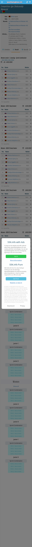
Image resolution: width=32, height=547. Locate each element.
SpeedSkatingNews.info (14, 2)
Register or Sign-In (16, 283)
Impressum (11, 306)
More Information (16, 260)
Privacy (22, 306)
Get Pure (16, 279)
